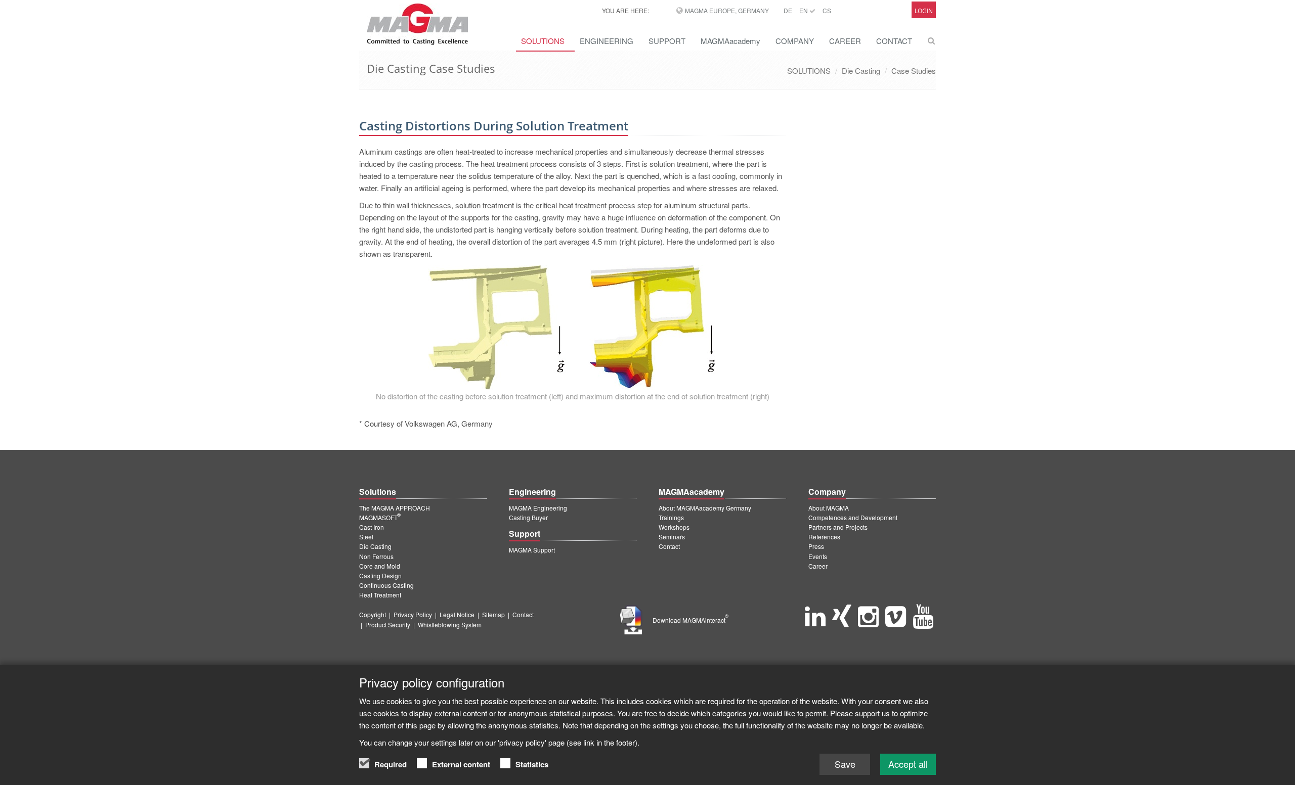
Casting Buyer (528, 517)
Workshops (674, 527)
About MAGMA (828, 507)
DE (788, 10)
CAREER (845, 40)
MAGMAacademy (730, 40)
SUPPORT (667, 40)
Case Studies (913, 70)
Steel (366, 536)
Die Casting (861, 70)
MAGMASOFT (380, 517)
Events (817, 556)
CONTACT (894, 40)
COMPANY (794, 40)
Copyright (372, 614)
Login (924, 11)
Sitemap (493, 614)
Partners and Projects (838, 527)
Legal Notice (457, 614)
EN (804, 10)
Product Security (387, 624)
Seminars (672, 536)
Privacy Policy (413, 614)
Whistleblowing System (450, 624)
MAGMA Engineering (538, 507)
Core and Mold (379, 566)
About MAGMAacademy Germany (705, 507)
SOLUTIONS (543, 40)
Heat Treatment (380, 594)
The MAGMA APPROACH (394, 507)
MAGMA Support (532, 549)
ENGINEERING (606, 40)
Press (816, 546)
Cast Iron (371, 527)
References (824, 536)
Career (818, 566)
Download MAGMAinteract (690, 620)
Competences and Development (852, 517)
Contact (669, 546)
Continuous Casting (386, 585)
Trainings (671, 517)
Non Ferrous (376, 556)
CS (827, 10)
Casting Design (380, 575)
